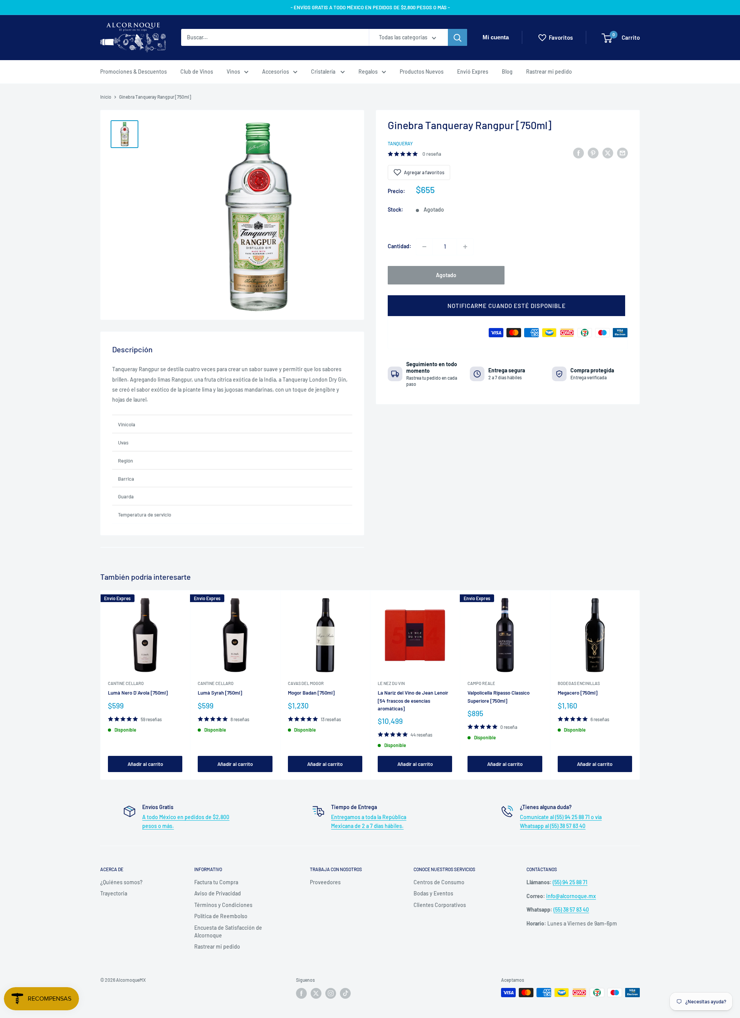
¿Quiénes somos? (121, 882)
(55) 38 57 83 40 (571, 909)
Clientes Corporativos (440, 905)
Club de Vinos (196, 71)
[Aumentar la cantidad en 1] (465, 247)
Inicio (105, 96)
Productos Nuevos (422, 71)
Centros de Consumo (439, 882)
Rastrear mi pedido (549, 71)
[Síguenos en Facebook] (301, 993)
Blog (507, 71)
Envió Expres (472, 71)
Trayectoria (113, 893)
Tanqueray (400, 143)
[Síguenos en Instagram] (330, 993)
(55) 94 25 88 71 (570, 882)
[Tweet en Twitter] (607, 152)
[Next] (640, 685)
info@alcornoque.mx (571, 896)
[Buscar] (457, 37)
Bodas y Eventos (433, 893)
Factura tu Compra (216, 882)
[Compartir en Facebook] (578, 152)
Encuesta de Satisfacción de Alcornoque (228, 931)
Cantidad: (399, 246)
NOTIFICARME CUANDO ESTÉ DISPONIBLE (506, 305)
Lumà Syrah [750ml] (220, 693)
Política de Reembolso (220, 916)
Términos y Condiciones (223, 905)
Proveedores (325, 882)
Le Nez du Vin (391, 683)
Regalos (368, 71)
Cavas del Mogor (306, 683)
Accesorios (275, 71)
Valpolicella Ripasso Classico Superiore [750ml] (499, 696)
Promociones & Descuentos (133, 71)
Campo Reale (481, 683)
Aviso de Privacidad (217, 893)
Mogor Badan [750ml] (311, 693)
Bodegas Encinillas (579, 683)
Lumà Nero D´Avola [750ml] (138, 693)
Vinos (233, 71)
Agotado (446, 275)
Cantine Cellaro (126, 683)
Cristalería (323, 71)
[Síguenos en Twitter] (316, 993)
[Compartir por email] (622, 152)
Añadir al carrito (145, 764)
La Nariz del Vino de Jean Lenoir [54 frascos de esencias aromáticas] (413, 700)
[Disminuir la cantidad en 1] (424, 247)
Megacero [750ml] (577, 693)
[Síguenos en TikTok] (345, 993)
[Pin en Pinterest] (593, 152)
